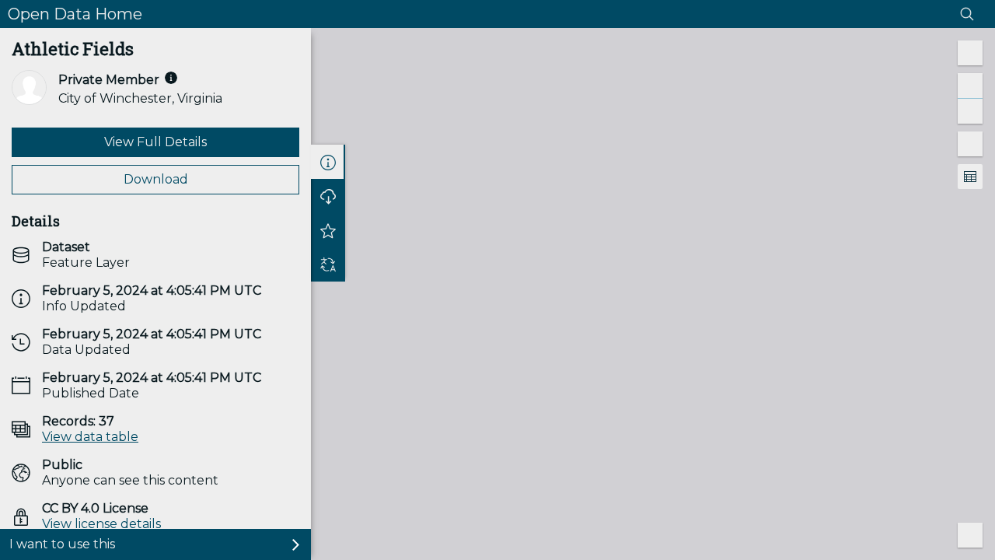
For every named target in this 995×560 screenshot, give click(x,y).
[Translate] (328, 264)
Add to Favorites (328, 230)
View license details (101, 523)
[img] (171, 78)
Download (156, 179)
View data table (90, 436)
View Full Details (155, 142)
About (328, 162)
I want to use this (62, 544)
